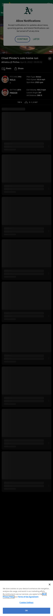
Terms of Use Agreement (28, 597)
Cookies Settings (26, 602)
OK (26, 610)
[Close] (49, 584)
